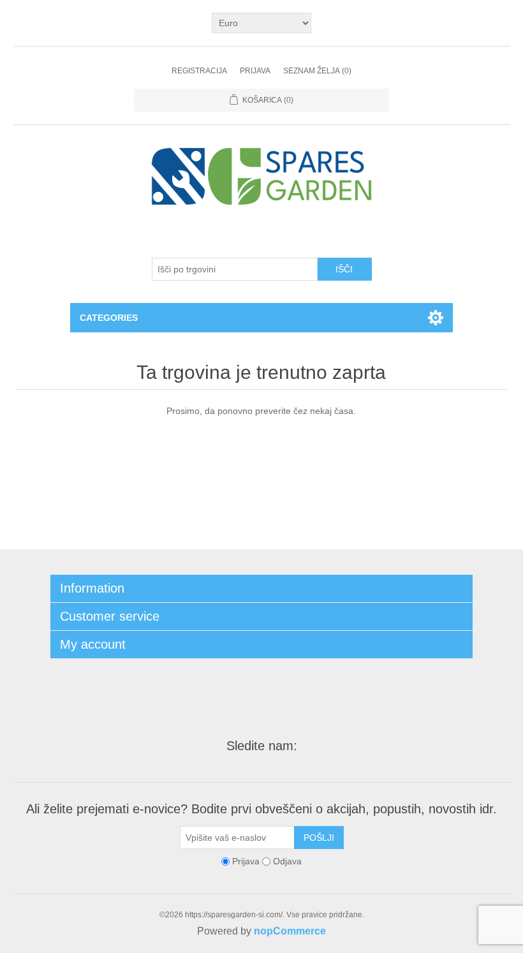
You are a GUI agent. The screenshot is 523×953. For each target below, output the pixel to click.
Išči (344, 269)
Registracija (199, 70)
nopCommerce (290, 931)
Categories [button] (109, 318)
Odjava (287, 861)
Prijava (255, 70)
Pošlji (319, 837)
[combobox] (235, 269)
